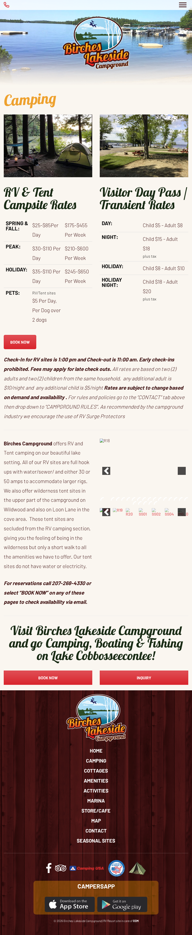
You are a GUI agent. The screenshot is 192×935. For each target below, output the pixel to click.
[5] (123, 499)
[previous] (106, 471)
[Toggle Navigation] (182, 5)
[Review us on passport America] (116, 867)
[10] (149, 499)
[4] (118, 499)
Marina (96, 801)
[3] (112, 499)
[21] (150, 503)
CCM (136, 921)
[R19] (118, 510)
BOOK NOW (20, 342)
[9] (144, 499)
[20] (145, 503)
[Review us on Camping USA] (87, 867)
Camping (96, 761)
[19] (140, 503)
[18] (134, 503)
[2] (107, 499)
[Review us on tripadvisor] (60, 870)
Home (96, 751)
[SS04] (170, 512)
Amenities (96, 781)
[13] (165, 499)
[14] (170, 499)
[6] (128, 499)
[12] (160, 499)
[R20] (131, 512)
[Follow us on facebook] (49, 870)
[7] (133, 499)
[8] (138, 499)
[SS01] (144, 512)
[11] (154, 499)
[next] (182, 471)
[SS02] (157, 512)
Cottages (96, 771)
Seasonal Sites (96, 841)
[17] (186, 499)
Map (96, 821)
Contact (96, 831)
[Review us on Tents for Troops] (137, 867)
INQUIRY (144, 677)
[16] (180, 499)
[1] (102, 499)
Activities (96, 791)
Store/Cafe (96, 811)
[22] (155, 503)
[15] (175, 499)
